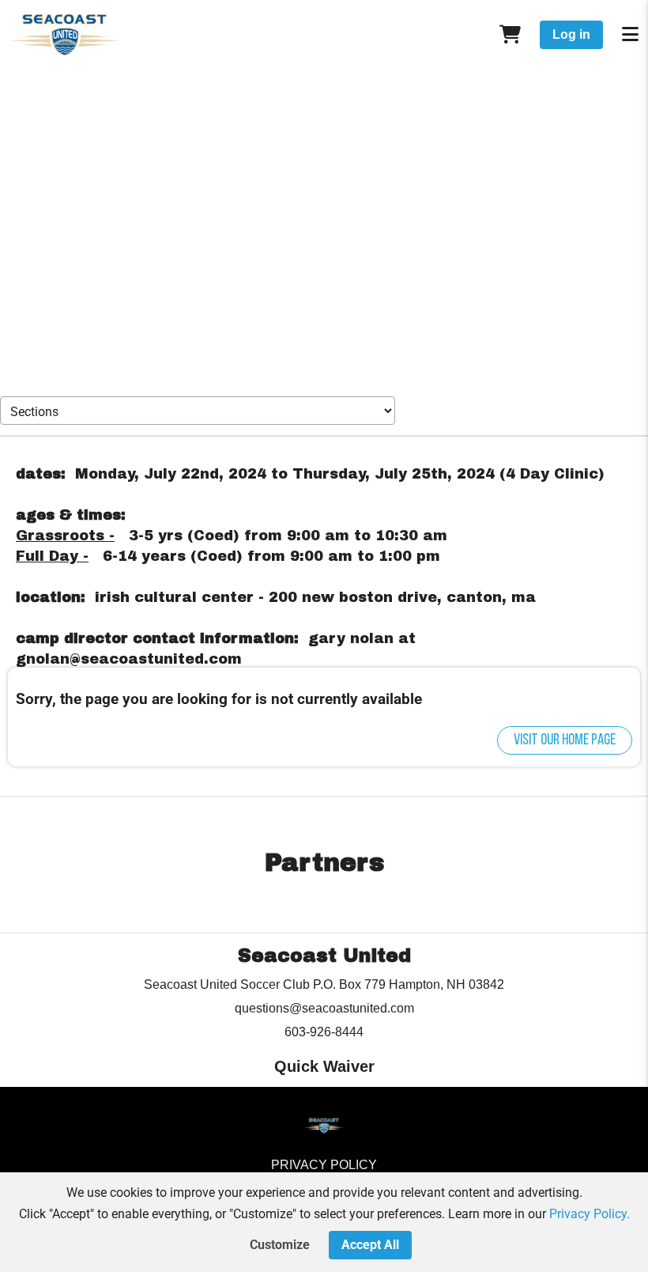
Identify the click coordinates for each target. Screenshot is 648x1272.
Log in (571, 34)
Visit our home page (565, 740)
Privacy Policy (324, 1165)
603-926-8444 (324, 1032)
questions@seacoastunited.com (324, 1008)
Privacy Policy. (589, 1213)
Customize (280, 1244)
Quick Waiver (324, 1066)
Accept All (370, 1244)
